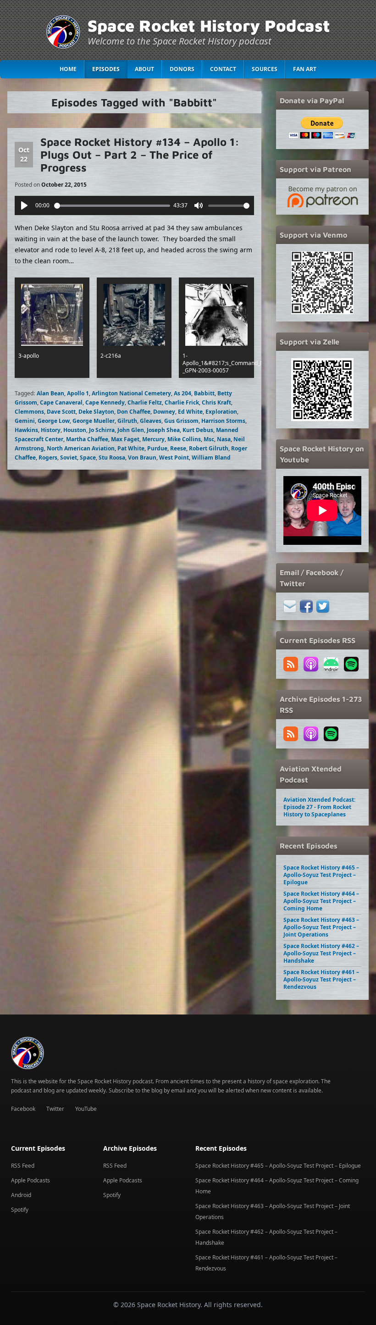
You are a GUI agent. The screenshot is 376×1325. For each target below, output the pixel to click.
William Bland (211, 457)
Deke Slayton (96, 412)
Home (68, 69)
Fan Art (304, 69)
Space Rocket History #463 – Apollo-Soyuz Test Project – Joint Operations (321, 927)
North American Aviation (81, 448)
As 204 (182, 393)
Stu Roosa (112, 457)
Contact (223, 69)
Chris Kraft (216, 402)
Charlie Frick (182, 402)
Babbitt (204, 393)
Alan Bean (50, 393)
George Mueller (93, 421)
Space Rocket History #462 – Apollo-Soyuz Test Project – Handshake (321, 953)
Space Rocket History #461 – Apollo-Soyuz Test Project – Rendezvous (321, 979)
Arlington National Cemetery (131, 393)
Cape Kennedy (105, 402)
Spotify (19, 1210)
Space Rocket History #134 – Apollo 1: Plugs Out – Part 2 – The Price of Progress (139, 154)
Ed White (190, 412)
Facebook (23, 1109)
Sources (264, 69)
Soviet (68, 457)
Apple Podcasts (30, 1180)
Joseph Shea (163, 430)
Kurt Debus (197, 430)
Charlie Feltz (144, 402)
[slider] (112, 205)
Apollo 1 (78, 393)
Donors (182, 69)
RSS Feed (22, 1166)
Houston (74, 430)
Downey (164, 412)
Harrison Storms (223, 421)
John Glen (130, 430)
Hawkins (26, 430)
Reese (178, 448)
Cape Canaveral (61, 402)
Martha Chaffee (87, 439)
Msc (209, 439)
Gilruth (127, 421)
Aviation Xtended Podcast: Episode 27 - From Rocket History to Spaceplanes (319, 807)
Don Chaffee (133, 412)
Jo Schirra (102, 430)
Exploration (221, 412)
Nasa (224, 439)
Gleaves (150, 421)
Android (21, 1195)
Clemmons (29, 412)
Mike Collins (184, 439)
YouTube (86, 1109)
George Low (54, 421)
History (51, 430)
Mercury (153, 439)
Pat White (130, 448)
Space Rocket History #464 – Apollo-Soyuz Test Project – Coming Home (321, 901)
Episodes (106, 69)
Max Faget (125, 439)
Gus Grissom (181, 421)
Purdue (157, 448)
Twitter (55, 1109)
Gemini (25, 421)
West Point (174, 457)
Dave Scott (61, 412)
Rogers (48, 457)
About (144, 69)
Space (88, 457)
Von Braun (142, 457)
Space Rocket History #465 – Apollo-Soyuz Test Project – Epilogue (321, 875)
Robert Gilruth (208, 448)
